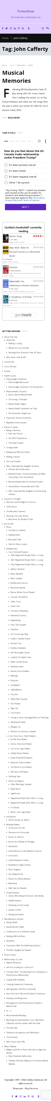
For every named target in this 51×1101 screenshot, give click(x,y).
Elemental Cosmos (18, 615)
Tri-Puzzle (15, 807)
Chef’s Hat (15, 606)
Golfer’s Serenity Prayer (20, 638)
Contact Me (9, 362)
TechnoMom (25, 11)
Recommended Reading (16, 1015)
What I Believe (10, 1046)
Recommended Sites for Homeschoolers (25, 482)
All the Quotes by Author (19, 820)
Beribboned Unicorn (19, 583)
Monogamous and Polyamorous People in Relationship (24, 1004)
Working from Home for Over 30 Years (24, 352)
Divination (10, 941)
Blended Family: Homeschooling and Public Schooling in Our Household (27, 475)
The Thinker (15, 703)
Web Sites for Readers (17, 888)
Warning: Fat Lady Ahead (17, 516)
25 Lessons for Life (16, 828)
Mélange (14, 676)
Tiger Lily (14, 708)
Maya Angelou (14, 869)
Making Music (14, 535)
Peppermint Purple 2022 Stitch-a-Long (27, 803)
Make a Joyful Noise (19, 662)
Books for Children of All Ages (21, 842)
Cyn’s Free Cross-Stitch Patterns (22, 736)
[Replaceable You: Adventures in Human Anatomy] (5, 287)
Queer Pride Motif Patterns (21, 758)
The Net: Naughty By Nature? (18, 950)
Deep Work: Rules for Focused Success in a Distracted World (24, 251)
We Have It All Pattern (19, 772)
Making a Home (13, 457)
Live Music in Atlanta (17, 530)
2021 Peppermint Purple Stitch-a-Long (27, 560)
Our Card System (13, 461)
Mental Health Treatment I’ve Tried (22, 408)
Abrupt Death (11, 922)
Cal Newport (8, 259)
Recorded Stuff (14, 539)
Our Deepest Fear (15, 874)
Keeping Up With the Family (18, 452)
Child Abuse (11, 506)
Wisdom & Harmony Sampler (23, 731)
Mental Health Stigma (17, 404)
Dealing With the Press (15, 936)
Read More (14, 117)
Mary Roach (14, 289)
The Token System (16, 443)
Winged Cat (15, 727)
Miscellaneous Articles (14, 919)
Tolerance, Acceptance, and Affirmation (22, 1032)
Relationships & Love (13, 959)
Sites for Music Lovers (17, 544)
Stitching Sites (14, 776)
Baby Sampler (16, 578)
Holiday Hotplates (18, 648)
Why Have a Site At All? (16, 357)
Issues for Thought (12, 499)
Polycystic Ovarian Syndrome (18, 418)
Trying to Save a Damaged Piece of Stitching (29, 717)
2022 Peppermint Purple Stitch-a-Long (27, 564)
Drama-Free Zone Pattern (21, 744)
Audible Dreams (14, 900)
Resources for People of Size (20, 519)
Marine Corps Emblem (20, 671)
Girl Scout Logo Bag (19, 634)
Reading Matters (13, 824)
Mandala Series (17, 666)
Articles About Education (19, 469)
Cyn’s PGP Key (10, 366)
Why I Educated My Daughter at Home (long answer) (27, 492)
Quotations (11, 816)
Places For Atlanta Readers (19, 879)
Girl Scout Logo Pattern (20, 748)
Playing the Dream (16, 914)
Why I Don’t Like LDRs (15, 1042)
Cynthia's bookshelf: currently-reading (23, 229)
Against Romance (13, 962)
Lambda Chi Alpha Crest (21, 657)
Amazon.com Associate (18, 832)
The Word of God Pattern (21, 767)
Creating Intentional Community (19, 984)
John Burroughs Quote (20, 652)
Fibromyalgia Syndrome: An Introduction (25, 387)
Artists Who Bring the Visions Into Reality (26, 896)
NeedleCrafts (11, 549)
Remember (12, 883)
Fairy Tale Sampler (18, 625)
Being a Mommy (13, 430)
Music (4, 65)
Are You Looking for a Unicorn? (19, 967)
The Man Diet (11, 1028)
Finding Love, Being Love (16, 998)
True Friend (15, 713)
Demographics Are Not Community (21, 989)
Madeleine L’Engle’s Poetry (19, 865)
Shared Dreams (12, 893)
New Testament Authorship (19, 1056)
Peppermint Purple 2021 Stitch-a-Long (27, 798)
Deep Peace (15, 789)
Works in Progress (16, 781)
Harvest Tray (16, 643)
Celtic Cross (16, 601)
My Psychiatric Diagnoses (19, 413)
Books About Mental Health (20, 394)
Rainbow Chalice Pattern (21, 762)
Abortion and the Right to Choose (20, 502)
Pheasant (14, 680)
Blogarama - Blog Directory (25, 1088)
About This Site (10, 337)
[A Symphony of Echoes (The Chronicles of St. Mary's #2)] (5, 302)
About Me (10, 340)
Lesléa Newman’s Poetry (18, 860)
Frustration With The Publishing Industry (23, 945)
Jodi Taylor (14, 300)
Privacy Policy (10, 955)
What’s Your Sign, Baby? (21, 812)
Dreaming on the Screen (18, 905)
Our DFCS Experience (17, 438)
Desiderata (12, 846)
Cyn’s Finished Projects (18, 552)
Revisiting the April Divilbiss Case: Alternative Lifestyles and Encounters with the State (25, 1021)
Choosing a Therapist (17, 399)
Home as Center (11, 427)
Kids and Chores (15, 433)
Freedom (14, 629)
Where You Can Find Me (18, 348)
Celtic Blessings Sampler (21, 784)
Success (14, 694)
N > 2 (8, 1011)
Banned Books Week (15, 927)
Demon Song (15, 236)
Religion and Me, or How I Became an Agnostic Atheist (26, 1051)
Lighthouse (15, 793)
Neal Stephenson (16, 271)
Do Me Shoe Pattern (19, 739)
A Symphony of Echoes (20, 297)
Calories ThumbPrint (19, 597)
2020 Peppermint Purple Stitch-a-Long (27, 555)
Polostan (13, 267)
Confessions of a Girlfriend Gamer (20, 931)
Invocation (13, 855)
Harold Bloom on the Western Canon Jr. (25, 851)
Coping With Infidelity (15, 980)
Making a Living (15, 343)
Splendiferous (16, 689)
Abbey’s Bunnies (18, 569)
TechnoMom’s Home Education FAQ (23, 486)
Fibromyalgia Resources (18, 382)
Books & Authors (16, 837)
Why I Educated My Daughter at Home (22, 466)
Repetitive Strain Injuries (16, 422)
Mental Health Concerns (16, 391)
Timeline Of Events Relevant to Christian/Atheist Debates (28, 1062)
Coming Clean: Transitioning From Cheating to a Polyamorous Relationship (26, 973)
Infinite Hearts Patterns (20, 753)
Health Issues (10, 376)
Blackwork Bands (18, 588)
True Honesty (12, 1037)
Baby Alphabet (17, 573)
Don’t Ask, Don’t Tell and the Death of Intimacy (25, 993)
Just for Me (8, 524)
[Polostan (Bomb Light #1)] (5, 273)
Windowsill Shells (18, 722)
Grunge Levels (12, 447)
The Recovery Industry (16, 511)
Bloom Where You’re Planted (22, 592)
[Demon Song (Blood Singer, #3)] (5, 242)
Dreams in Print (14, 910)
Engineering (16, 620)
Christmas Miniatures (19, 611)
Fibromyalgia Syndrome (16, 379)
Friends (7, 371)
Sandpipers (15, 685)
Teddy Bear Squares (19, 699)
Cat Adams (14, 240)
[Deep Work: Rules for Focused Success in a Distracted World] (5, 253)
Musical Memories (16, 76)
